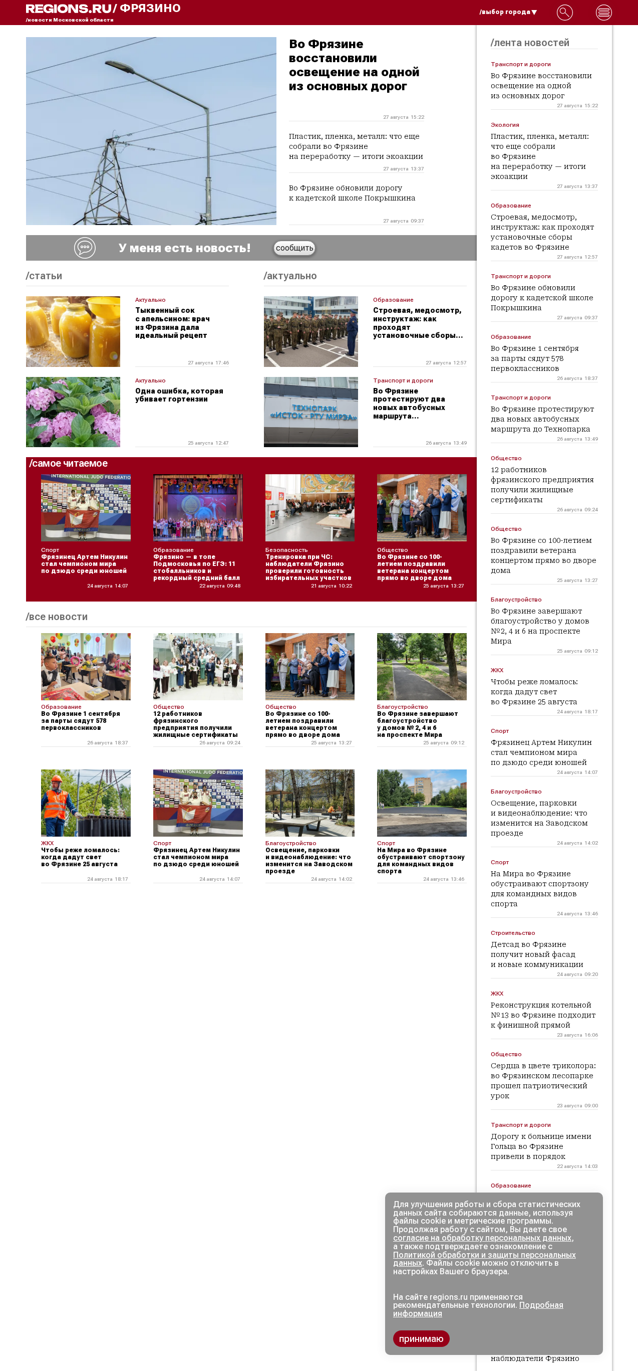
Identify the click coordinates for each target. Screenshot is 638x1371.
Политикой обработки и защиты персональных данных (484, 1259)
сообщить (294, 248)
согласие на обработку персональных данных (482, 1238)
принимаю (421, 1338)
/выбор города (505, 12)
